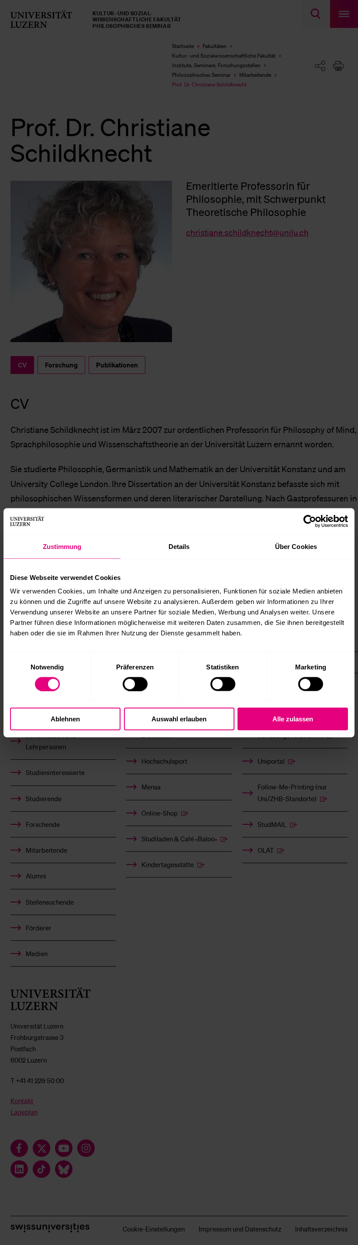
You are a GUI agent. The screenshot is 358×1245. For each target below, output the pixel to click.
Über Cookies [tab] (296, 546)
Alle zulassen (292, 719)
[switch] (135, 684)
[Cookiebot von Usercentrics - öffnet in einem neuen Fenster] (310, 521)
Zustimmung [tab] (62, 546)
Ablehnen (65, 719)
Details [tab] (179, 546)
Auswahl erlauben (179, 719)
